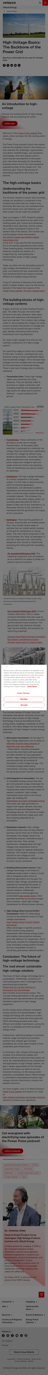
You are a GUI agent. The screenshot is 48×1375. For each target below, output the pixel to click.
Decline (24, 699)
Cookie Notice (32, 686)
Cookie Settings (23, 693)
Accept (24, 705)
